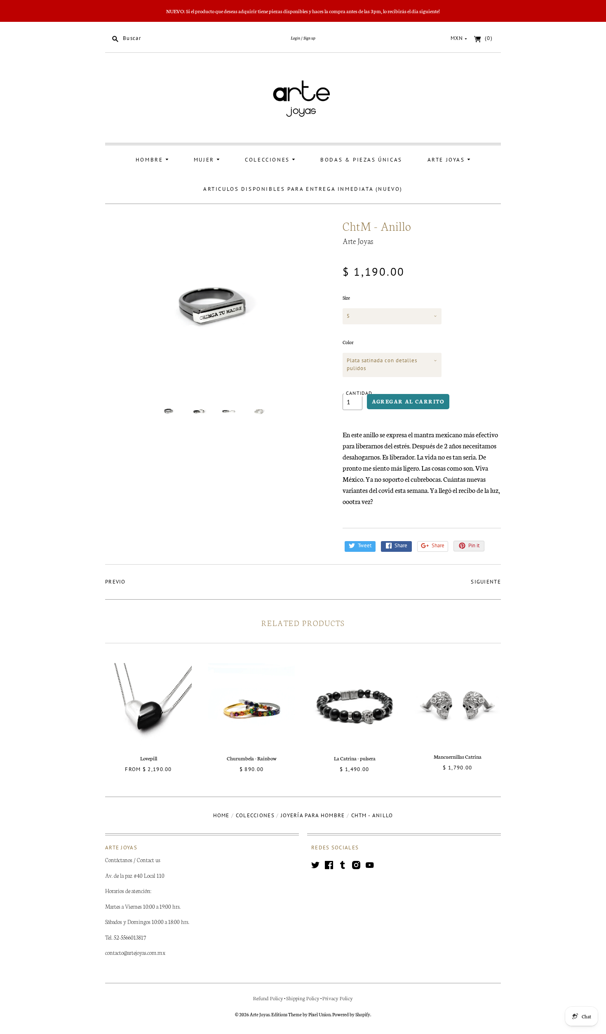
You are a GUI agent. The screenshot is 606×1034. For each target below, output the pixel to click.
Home (221, 815)
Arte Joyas (447, 159)
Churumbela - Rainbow (252, 758)
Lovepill (148, 758)
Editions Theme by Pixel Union (301, 1014)
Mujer (205, 159)
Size (346, 297)
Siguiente (486, 581)
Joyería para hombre (313, 815)
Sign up (309, 38)
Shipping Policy (302, 997)
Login (295, 38)
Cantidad (359, 393)
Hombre (150, 159)
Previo (115, 581)
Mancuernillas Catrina (458, 756)
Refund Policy (268, 997)
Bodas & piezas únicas (361, 159)
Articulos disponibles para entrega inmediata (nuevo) (303, 188)
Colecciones (268, 159)
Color (348, 342)
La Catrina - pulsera (355, 758)
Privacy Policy (337, 997)
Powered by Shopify (351, 1014)
